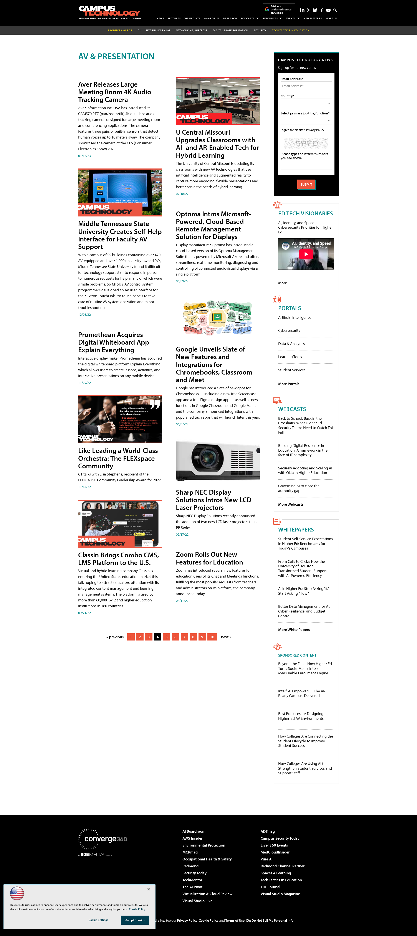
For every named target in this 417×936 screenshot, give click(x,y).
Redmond (190, 865)
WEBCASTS (292, 409)
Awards (209, 18)
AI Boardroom (193, 831)
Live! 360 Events (274, 845)
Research (230, 18)
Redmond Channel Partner (282, 865)
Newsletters (313, 18)
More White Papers (294, 629)
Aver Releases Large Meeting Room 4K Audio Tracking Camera (114, 92)
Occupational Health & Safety (207, 859)
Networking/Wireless (191, 30)
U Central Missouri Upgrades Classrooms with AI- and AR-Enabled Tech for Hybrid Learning (217, 143)
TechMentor (192, 879)
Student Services (291, 369)
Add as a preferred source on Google (281, 9)
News (160, 18)
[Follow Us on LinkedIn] (302, 10)
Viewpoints (192, 18)
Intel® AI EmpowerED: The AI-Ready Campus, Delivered (301, 693)
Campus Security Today (280, 838)
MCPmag (190, 852)
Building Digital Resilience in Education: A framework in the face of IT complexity (303, 450)
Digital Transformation (230, 30)
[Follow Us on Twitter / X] (308, 10)
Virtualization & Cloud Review (207, 893)
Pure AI (267, 859)
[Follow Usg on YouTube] (328, 10)
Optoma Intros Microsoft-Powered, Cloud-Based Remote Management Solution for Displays (213, 225)
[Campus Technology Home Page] (109, 12)
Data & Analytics (291, 343)
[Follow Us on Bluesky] (315, 10)
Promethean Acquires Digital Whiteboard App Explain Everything (113, 342)
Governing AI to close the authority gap (298, 488)
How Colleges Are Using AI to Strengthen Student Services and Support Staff (305, 768)
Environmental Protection (203, 845)
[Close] (148, 889)
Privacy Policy (315, 130)
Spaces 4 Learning (276, 872)
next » (226, 636)
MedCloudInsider (275, 852)
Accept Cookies (135, 920)
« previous (115, 636)
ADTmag (268, 831)
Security (260, 30)
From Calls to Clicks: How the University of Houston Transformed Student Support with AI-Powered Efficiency (302, 568)
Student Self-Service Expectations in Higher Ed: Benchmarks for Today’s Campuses (305, 543)
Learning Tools (290, 356)
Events (291, 18)
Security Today (194, 872)
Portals (289, 308)
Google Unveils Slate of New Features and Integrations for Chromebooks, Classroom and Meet (214, 364)
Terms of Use (235, 920)
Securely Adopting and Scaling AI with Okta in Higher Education (305, 470)
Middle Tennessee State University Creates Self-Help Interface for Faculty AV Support (120, 235)
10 (212, 636)
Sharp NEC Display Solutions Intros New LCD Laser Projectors (214, 500)
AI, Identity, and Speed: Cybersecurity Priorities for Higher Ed (305, 227)
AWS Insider (192, 838)
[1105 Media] (104, 878)
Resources (270, 18)
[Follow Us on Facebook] (322, 10)
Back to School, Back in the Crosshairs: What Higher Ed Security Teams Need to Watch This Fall (306, 425)
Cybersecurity (289, 330)
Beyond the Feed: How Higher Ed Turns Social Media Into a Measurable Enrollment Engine (305, 668)
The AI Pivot (192, 886)
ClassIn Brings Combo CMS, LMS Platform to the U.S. (118, 558)
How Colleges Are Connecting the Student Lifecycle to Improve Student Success (305, 741)
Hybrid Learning (158, 30)
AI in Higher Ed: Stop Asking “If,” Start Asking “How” (303, 591)
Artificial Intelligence (294, 317)
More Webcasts (291, 504)
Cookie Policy (208, 920)
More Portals (289, 383)
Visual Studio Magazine (280, 893)
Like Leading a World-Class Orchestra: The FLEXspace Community (118, 458)
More (329, 18)
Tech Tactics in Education (281, 879)
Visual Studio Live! (197, 900)
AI (139, 30)
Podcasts (248, 18)
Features (174, 18)
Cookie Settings (98, 919)
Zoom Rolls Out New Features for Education (209, 558)
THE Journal (270, 886)
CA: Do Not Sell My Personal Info (269, 920)
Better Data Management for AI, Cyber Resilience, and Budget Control (304, 611)
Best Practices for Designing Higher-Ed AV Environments (301, 716)
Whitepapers (296, 529)
